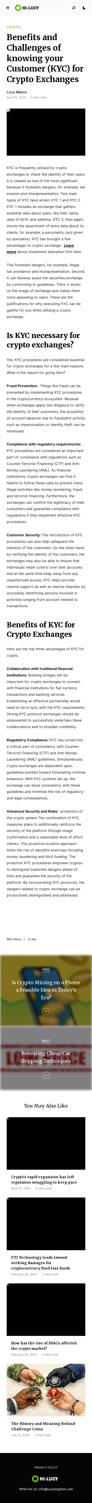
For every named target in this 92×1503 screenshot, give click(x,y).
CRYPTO (14, 27)
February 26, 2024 (24, 1274)
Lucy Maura (17, 92)
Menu (7, 7)
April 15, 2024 (20, 1188)
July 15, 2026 (20, 1435)
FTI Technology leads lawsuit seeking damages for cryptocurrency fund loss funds (40, 1262)
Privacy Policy (46, 1467)
